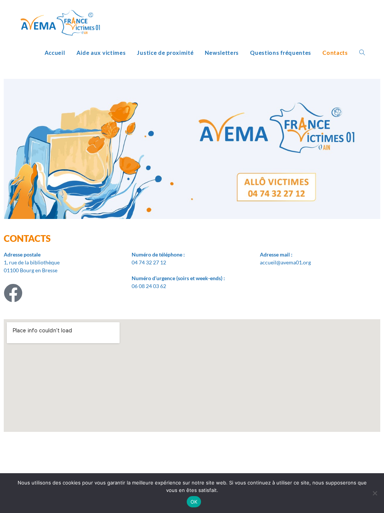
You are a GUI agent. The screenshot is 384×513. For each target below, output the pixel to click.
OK (194, 502)
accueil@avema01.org (285, 262)
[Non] (374, 493)
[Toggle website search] (362, 53)
